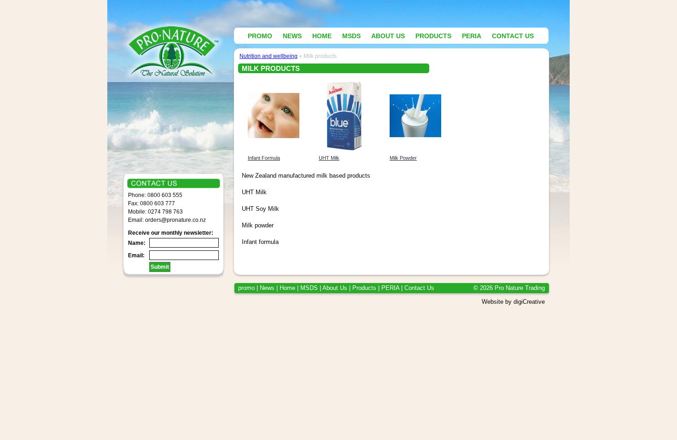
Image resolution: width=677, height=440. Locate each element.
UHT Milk (329, 158)
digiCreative (529, 301)
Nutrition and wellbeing (268, 56)
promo (246, 287)
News (267, 287)
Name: (137, 243)
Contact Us (419, 287)
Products (364, 287)
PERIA (390, 287)
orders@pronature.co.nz (175, 220)
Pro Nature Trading (520, 287)
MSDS (309, 287)
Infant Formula (264, 158)
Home (287, 287)
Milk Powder (403, 158)
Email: (136, 255)
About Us (334, 287)
